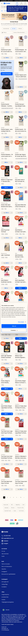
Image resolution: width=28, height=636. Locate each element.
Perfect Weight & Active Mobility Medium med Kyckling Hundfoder (6, 381)
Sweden (7, 609)
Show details (21, 321)
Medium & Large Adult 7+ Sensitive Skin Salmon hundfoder (6, 180)
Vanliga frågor (5, 584)
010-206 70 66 (7, 535)
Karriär (3, 556)
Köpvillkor (4, 569)
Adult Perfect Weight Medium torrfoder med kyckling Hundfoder (21, 381)
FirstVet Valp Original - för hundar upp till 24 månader (20, 155)
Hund (5, 10)
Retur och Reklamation (7, 566)
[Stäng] (25, 7)
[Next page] (24, 497)
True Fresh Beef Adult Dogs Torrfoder (6, 482)
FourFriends (21, 510)
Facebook (6, 541)
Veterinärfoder (6, 28)
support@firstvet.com (9, 538)
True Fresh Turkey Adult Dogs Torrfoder (21, 482)
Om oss (3, 551)
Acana (15, 510)
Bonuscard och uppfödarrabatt (8, 574)
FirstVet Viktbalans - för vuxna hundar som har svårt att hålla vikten (7, 155)
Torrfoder (14, 28)
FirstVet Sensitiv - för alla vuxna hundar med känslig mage (21, 130)
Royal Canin (6, 504)
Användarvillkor (5, 597)
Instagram (6, 543)
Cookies (3, 599)
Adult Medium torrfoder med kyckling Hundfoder (21, 231)
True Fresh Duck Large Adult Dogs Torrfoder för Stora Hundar (6, 432)
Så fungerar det (5, 581)
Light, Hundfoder (5, 255)
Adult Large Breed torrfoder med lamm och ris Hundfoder (20, 281)
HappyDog (18, 504)
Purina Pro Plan (20, 507)
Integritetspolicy (5, 594)
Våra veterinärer (5, 553)
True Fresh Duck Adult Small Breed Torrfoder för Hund (6, 457)
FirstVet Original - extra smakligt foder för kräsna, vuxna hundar (6, 130)
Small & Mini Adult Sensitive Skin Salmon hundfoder (6, 205)
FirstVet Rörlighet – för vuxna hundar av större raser (21, 50)
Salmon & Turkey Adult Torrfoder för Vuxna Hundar (21, 407)
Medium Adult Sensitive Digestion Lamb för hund (20, 356)
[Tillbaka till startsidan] (7, 3)
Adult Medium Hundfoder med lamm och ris (6, 281)
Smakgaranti (4, 571)
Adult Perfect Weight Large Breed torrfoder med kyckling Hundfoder (6, 407)
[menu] (2, 3)
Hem (2, 10)
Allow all (14, 326)
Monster (13, 507)
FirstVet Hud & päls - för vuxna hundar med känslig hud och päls (6, 50)
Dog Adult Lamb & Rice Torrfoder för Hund (19, 180)
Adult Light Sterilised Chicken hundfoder (6, 356)
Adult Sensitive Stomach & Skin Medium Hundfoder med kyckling (20, 256)
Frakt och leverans (6, 564)
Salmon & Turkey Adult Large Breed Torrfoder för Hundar (21, 432)
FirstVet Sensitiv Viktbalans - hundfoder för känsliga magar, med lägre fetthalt (7, 105)
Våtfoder (20, 28)
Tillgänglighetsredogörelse (8, 602)
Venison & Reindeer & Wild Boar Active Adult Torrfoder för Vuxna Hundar (21, 457)
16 (20, 497)
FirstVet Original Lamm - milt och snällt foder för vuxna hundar (20, 76)
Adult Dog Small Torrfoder (5, 231)
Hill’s (12, 504)
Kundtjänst (4, 587)
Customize (13, 330)
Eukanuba (6, 507)
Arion (23, 504)
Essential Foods (7, 510)
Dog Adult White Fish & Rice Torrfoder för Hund (20, 205)
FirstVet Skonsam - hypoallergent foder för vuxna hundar (20, 105)
